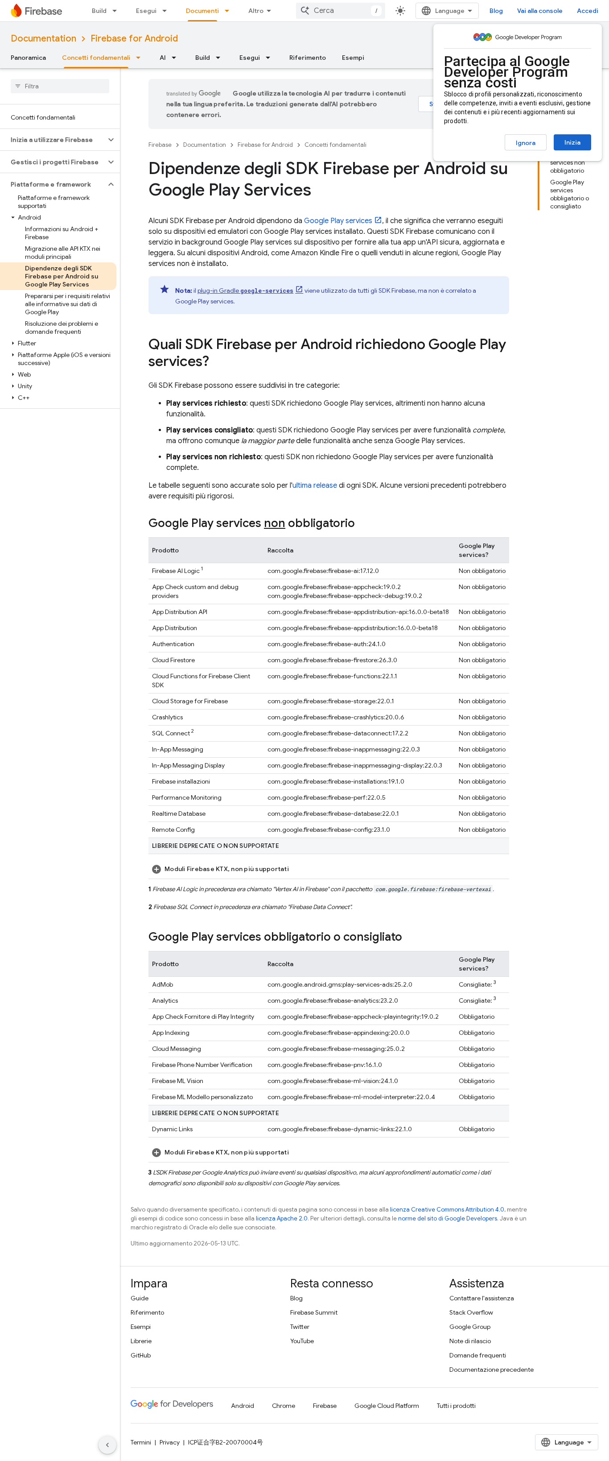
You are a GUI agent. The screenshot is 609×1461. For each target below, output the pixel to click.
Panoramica (28, 58)
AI (163, 58)
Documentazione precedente (491, 1370)
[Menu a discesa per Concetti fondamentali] (141, 57)
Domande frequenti (477, 1355)
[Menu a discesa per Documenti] (229, 10)
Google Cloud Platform (386, 1406)
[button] (53, 139)
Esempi (353, 58)
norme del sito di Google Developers (447, 1218)
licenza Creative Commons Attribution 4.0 (447, 1209)
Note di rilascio (470, 1341)
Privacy (170, 1442)
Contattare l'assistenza (481, 1298)
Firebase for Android (134, 38)
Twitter (299, 1327)
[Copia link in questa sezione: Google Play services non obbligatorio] (364, 524)
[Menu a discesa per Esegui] (167, 10)
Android (242, 1406)
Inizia (572, 142)
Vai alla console (540, 11)
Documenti (202, 11)
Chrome (283, 1406)
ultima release (314, 485)
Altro (255, 11)
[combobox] (340, 11)
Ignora (525, 143)
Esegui (146, 11)
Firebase (160, 145)
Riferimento (307, 58)
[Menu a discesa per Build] (117, 10)
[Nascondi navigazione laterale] (107, 1445)
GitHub (141, 1355)
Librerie (141, 1341)
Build (99, 11)
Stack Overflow (471, 1312)
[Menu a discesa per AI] (176, 57)
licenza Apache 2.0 (282, 1218)
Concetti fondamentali (96, 58)
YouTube (302, 1341)
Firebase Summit (313, 1312)
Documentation (43, 38)
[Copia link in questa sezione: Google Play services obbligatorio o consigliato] (411, 937)
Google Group (469, 1327)
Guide (139, 1298)
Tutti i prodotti (456, 1406)
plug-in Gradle (245, 290)
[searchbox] (60, 86)
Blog (496, 11)
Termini (141, 1442)
